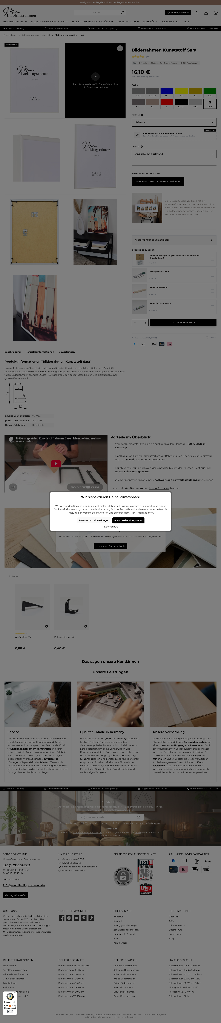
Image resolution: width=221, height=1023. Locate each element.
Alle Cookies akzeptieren (128, 520)
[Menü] (15, 993)
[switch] (10, 1011)
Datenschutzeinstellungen (94, 520)
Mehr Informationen (141, 512)
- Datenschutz (110, 526)
